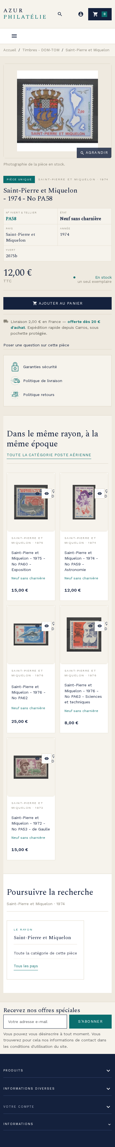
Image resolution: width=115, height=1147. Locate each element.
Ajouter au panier (58, 303)
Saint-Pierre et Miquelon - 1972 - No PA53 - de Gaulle (30, 823)
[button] (60, 14)
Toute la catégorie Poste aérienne (49, 455)
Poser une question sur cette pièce (36, 345)
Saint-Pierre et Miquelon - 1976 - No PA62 (28, 692)
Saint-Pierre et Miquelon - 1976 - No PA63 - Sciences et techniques (83, 693)
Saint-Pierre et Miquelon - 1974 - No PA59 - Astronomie (81, 561)
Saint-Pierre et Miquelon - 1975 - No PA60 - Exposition (28, 561)
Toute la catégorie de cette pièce (45, 953)
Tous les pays (26, 966)
